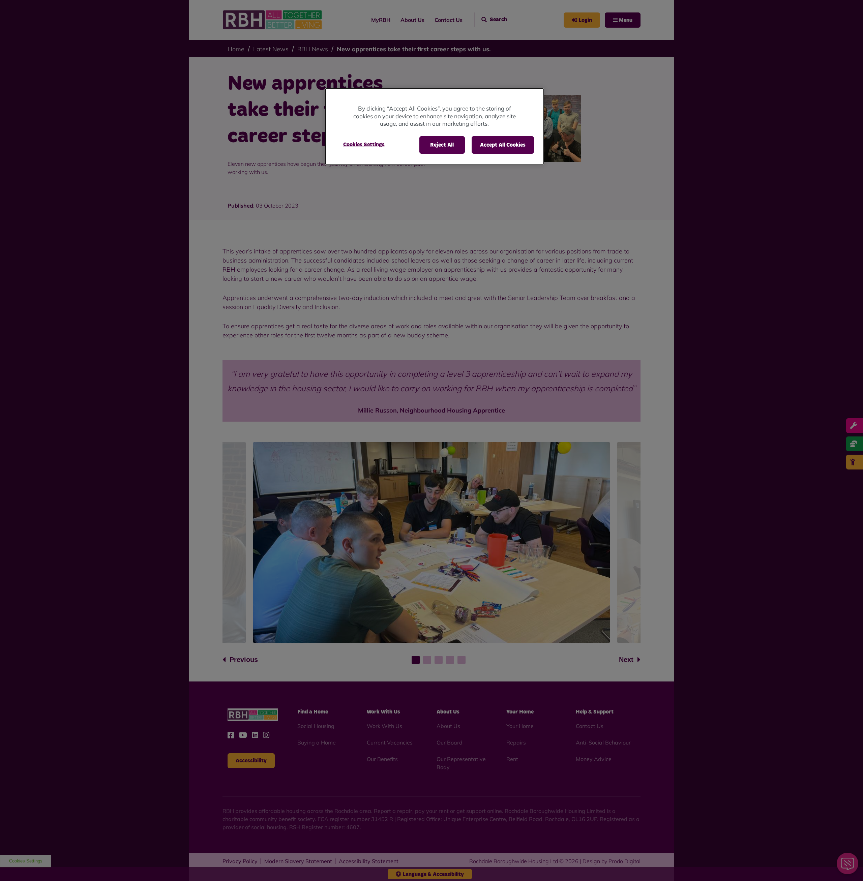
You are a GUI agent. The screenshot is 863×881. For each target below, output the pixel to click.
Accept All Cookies (503, 145)
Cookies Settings (364, 144)
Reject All (442, 145)
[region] (434, 126)
